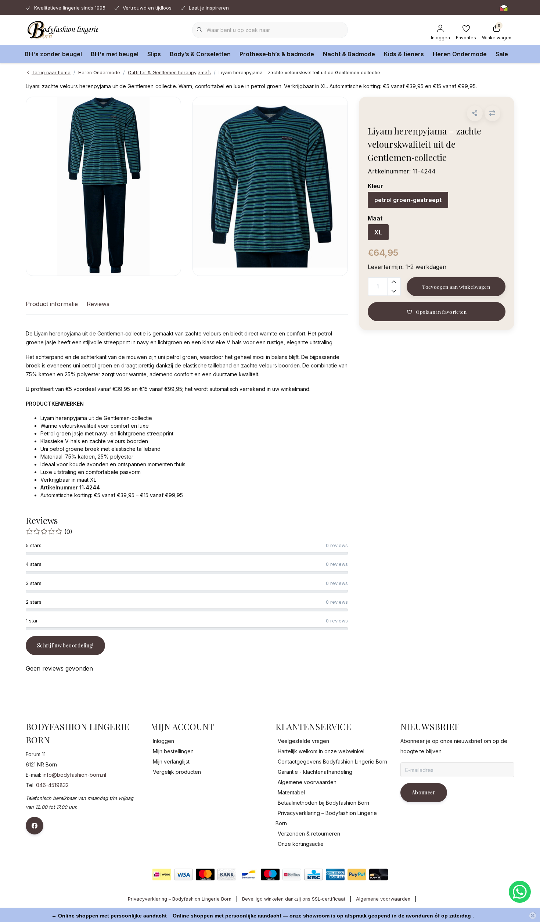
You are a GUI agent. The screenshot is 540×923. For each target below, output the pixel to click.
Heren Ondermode (460, 54)
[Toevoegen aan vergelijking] (492, 113)
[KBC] (313, 874)
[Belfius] (291, 874)
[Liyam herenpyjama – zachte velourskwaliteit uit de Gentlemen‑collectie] (103, 186)
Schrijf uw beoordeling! (65, 645)
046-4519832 (52, 785)
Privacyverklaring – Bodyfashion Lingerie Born (179, 899)
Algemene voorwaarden (383, 899)
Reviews (98, 304)
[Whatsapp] (520, 892)
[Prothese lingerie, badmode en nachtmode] (62, 29)
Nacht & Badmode (349, 54)
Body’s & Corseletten (200, 54)
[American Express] (335, 874)
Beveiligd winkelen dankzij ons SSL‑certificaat (293, 899)
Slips (154, 54)
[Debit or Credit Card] (378, 874)
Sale (502, 54)
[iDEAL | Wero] (161, 874)
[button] (475, 113)
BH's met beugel (114, 54)
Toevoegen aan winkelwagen (456, 286)
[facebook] (34, 825)
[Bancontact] (248, 874)
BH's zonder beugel (53, 54)
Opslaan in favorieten (441, 311)
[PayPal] (357, 874)
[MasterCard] (205, 874)
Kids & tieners (404, 54)
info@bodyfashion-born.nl (74, 775)
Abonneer (424, 792)
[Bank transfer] (226, 874)
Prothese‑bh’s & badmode (277, 54)
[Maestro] (270, 874)
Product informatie (52, 304)
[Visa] (183, 874)
